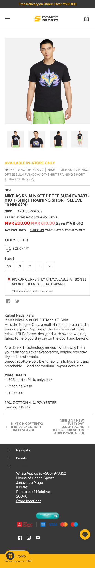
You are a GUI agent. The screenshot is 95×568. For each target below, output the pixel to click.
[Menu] (7, 18)
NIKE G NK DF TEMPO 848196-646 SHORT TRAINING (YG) (27, 427)
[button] (86, 18)
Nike (51, 170)
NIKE (8, 211)
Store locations (28, 501)
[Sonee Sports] (46, 19)
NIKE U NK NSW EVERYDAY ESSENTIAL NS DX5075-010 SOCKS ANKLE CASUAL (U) (68, 427)
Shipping (37, 230)
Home (9, 170)
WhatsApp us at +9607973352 (41, 473)
